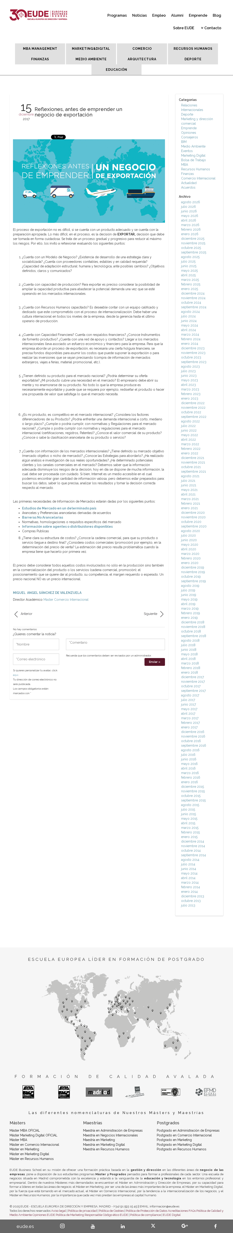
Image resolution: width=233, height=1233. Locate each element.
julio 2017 (188, 700)
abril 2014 (188, 878)
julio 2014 (188, 864)
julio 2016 (188, 754)
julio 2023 (188, 371)
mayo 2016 (189, 764)
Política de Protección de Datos (146, 1210)
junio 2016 (188, 759)
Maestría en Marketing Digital (104, 1144)
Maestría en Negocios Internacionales (110, 1135)
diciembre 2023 (193, 348)
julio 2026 (188, 206)
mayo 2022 (189, 435)
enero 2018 (189, 672)
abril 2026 (188, 220)
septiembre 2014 (193, 855)
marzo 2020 (190, 554)
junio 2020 (189, 540)
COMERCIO (142, 48)
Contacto (212, 28)
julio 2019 (188, 590)
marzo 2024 (190, 334)
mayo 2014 (189, 873)
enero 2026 (189, 234)
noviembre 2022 (193, 407)
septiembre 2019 (193, 581)
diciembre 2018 (192, 622)
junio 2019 (188, 595)
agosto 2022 (190, 421)
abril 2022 (188, 439)
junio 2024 (189, 321)
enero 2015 (189, 837)
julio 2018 (188, 645)
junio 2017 (188, 704)
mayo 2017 (189, 709)
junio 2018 (188, 649)
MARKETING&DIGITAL (91, 48)
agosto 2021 (190, 476)
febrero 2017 (190, 723)
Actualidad (189, 183)
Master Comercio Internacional (66, 599)
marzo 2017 (189, 718)
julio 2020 (188, 535)
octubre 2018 (191, 631)
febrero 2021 (190, 503)
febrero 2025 (190, 284)
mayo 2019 (189, 599)
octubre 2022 (191, 412)
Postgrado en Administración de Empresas (188, 1130)
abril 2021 (188, 494)
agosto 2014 (190, 860)
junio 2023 (189, 375)
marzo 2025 (190, 280)
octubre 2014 (191, 850)
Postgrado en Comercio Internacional (184, 1135)
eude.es (25, 1226)
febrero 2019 (190, 613)
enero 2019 (189, 617)
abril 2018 (188, 659)
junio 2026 (189, 211)
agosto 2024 (190, 312)
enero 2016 (189, 782)
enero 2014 (189, 891)
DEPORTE (193, 59)
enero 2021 (189, 508)
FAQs (192, 1210)
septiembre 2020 (194, 526)
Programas (117, 15)
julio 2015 (188, 809)
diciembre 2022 (193, 403)
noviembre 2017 (193, 681)
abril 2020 (188, 549)
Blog (217, 15)
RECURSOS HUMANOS (193, 48)
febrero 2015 (190, 832)
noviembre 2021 (193, 462)
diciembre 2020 (193, 512)
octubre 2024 (191, 302)
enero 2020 (189, 563)
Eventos (187, 151)
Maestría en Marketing (99, 1140)
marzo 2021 (190, 499)
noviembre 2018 (193, 627)
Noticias (139, 15)
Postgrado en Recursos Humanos (181, 1149)
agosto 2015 (190, 805)
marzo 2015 (189, 828)
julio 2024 (188, 316)
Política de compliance (145, 1215)
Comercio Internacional (198, 178)
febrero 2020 (191, 558)
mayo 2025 (189, 270)
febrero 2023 (190, 394)
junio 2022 (189, 430)
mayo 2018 (189, 654)
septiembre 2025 (193, 252)
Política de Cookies (111, 1210)
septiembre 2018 (193, 636)
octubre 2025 (191, 248)
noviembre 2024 (193, 298)
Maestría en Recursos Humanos (106, 1149)
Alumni (177, 15)
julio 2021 (188, 480)
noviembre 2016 (193, 736)
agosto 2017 (190, 695)
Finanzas (187, 174)
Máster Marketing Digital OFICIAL (33, 1135)
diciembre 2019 (192, 567)
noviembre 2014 (193, 846)
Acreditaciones (178, 1210)
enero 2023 (189, 398)
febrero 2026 (191, 229)
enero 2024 (189, 343)
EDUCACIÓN (116, 69)
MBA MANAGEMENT (40, 48)
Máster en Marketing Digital (29, 1154)
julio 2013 (188, 905)
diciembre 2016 (192, 732)
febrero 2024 (190, 339)
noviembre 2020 (193, 517)
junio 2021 (188, 485)
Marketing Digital (193, 155)
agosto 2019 (190, 586)
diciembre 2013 (192, 896)
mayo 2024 (189, 325)
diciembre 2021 (192, 458)
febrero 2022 (190, 449)
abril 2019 (188, 604)
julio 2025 (188, 261)
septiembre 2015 (193, 800)
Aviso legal (58, 1210)
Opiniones (188, 132)
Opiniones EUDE (44, 1215)
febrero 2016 (190, 777)
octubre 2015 (190, 796)
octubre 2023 (191, 357)
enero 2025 (189, 289)
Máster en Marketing (24, 1149)
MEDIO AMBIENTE (91, 59)
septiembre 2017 (193, 691)
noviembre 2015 (193, 791)
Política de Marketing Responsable (79, 1215)
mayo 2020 (189, 544)
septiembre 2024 (193, 307)
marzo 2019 (190, 608)
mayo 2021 (189, 490)
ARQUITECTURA (142, 59)
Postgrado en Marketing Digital (179, 1144)
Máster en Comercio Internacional (34, 1144)
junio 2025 (188, 266)
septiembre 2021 (193, 471)
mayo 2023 (189, 380)
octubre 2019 (191, 576)
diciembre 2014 (192, 841)
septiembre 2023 (193, 362)
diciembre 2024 (193, 293)
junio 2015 (188, 814)
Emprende (198, 15)
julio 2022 (188, 426)
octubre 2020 (191, 522)
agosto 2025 (190, 257)
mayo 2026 (189, 216)
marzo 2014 (190, 882)
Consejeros (189, 137)
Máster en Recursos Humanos (32, 1159)
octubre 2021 (191, 467)
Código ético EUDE (115, 1215)
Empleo (159, 15)
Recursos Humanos (195, 169)
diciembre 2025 (192, 238)
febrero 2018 (190, 668)
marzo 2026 (190, 225)
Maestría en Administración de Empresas (113, 1130)
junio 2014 (188, 869)
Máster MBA (18, 1140)
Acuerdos (188, 187)
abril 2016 (188, 768)
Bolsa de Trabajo (193, 160)
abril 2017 (188, 713)
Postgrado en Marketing (174, 1140)
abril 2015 (188, 823)
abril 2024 (188, 330)
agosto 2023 (190, 366)
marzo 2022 (190, 444)
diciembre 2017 (192, 677)
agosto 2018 (190, 640)
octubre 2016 (191, 741)
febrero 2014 (190, 887)
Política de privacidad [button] (82, 1210)
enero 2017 (189, 727)
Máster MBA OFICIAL (25, 1130)
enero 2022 (189, 453)
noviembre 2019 (193, 572)
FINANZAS (40, 59)
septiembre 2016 (193, 745)
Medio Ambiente (193, 146)
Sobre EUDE (183, 28)
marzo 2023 (190, 389)
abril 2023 (188, 385)
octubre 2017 (190, 686)
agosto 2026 (190, 202)
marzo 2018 (190, 663)
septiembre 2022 (193, 417)
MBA (184, 164)
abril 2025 (188, 275)
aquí (15, 675)
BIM (184, 142)
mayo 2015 (189, 818)
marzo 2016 (190, 773)
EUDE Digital (172, 1215)
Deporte (187, 114)
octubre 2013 (191, 901)
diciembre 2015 (192, 786)
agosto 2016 (190, 750)
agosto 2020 (190, 531)
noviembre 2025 (193, 243)
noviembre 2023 (193, 353)
